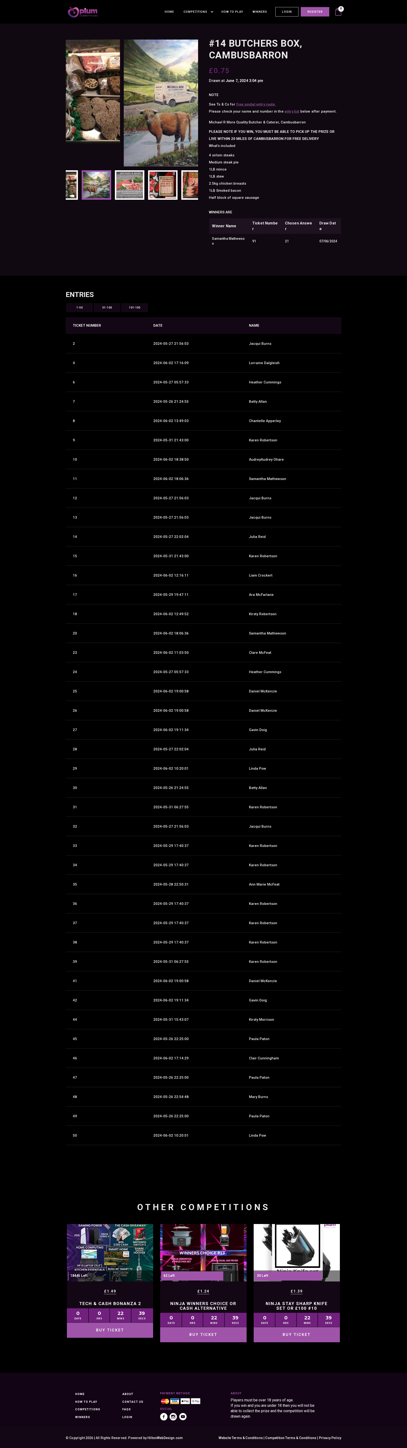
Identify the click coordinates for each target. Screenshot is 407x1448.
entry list (292, 111)
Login (287, 11)
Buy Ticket (110, 1330)
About (127, 1394)
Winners (259, 11)
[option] (132, 103)
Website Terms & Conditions (241, 1438)
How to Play (232, 11)
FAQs (126, 1409)
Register (315, 11)
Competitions (195, 11)
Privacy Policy (330, 1438)
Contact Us (132, 1401)
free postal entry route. (256, 104)
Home (169, 11)
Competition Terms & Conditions (290, 1438)
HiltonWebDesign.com (165, 1438)
